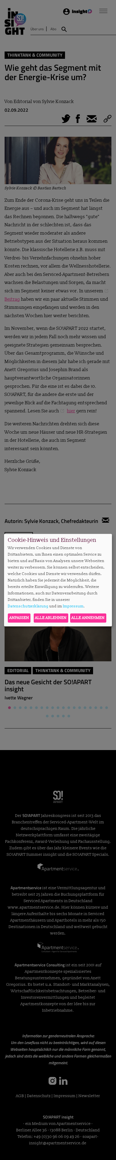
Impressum (73, 606)
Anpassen (19, 617)
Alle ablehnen (51, 617)
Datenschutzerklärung (28, 606)
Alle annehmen (88, 617)
